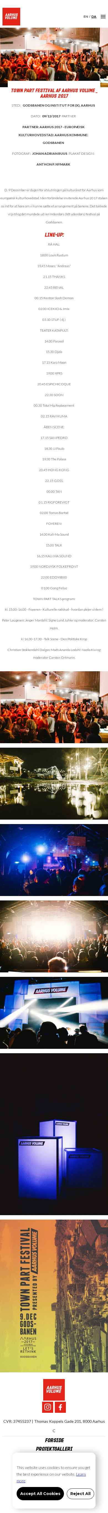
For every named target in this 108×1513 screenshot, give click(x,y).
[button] (103, 16)
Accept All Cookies (40, 1493)
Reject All (80, 1493)
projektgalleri (54, 1449)
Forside (54, 1440)
